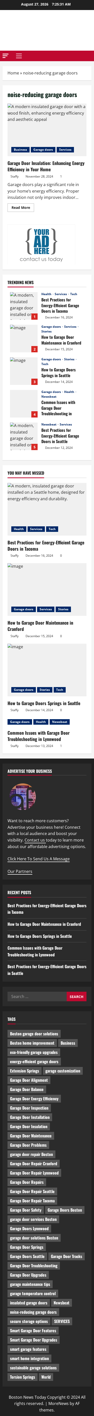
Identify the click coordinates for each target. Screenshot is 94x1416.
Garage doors (43, 149)
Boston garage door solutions (34, 1034)
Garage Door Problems (28, 1145)
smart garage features (28, 1349)
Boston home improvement (32, 1043)
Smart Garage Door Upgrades (33, 1340)
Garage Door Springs (26, 1247)
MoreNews (58, 1403)
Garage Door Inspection (29, 1108)
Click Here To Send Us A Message (39, 859)
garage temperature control (33, 1293)
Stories (46, 331)
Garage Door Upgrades (28, 1275)
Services (65, 149)
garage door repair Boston (31, 1154)
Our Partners (20, 871)
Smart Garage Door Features (33, 1330)
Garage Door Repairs (27, 1182)
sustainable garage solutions (33, 1368)
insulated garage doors (28, 1303)
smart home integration (29, 1358)
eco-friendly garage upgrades (34, 1052)
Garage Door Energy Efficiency (34, 1099)
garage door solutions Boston (34, 1238)
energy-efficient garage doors (34, 1061)
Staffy (15, 176)
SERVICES (62, 1321)
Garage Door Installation (30, 1117)
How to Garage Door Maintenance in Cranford (24, 338)
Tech (73, 294)
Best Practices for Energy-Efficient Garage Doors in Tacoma (24, 306)
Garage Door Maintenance (31, 1136)
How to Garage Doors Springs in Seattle (24, 371)
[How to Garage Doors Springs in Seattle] (47, 670)
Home (13, 73)
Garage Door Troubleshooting (33, 1266)
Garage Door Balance (27, 1089)
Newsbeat (48, 396)
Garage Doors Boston (65, 1210)
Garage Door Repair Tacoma (32, 1201)
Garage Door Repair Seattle (32, 1191)
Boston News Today (47, 30)
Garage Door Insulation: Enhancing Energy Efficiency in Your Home (47, 130)
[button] (6, 56)
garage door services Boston (33, 1219)
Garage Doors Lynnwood (29, 1228)
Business (20, 149)
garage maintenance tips (30, 1284)
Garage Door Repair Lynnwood (34, 1173)
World (46, 1377)
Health (46, 294)
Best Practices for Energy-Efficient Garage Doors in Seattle (24, 436)
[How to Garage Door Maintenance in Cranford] (47, 589)
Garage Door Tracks (66, 1256)
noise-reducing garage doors (33, 1312)
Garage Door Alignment (29, 1080)
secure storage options (29, 1321)
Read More (23, 208)
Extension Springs (24, 1071)
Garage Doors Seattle (27, 1256)
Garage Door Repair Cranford (33, 1163)
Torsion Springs (22, 1377)
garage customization (62, 1071)
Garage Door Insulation (28, 1126)
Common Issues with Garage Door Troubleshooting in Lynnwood (24, 404)
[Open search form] (89, 56)
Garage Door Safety (25, 1210)
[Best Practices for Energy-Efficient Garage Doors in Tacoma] (47, 509)
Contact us (35, 840)
